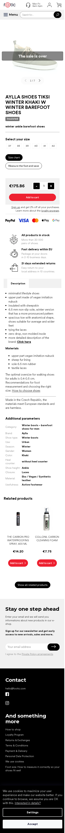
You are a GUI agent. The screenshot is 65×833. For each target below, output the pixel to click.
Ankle (25, 467)
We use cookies (14, 761)
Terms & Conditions (16, 745)
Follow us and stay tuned (7, 694)
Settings (32, 812)
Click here (24, 342)
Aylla (25, 433)
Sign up (15, 207)
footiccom (7, 703)
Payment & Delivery (16, 750)
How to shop (13, 729)
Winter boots (30, 437)
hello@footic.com (15, 688)
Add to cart (32, 197)
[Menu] (7, 14)
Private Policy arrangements (37, 654)
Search (57, 14)
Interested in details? (28, 803)
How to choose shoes (26, 390)
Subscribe (53, 646)
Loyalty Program (14, 734)
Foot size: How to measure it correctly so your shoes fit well (32, 768)
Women (26, 450)
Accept (32, 824)
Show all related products (32, 584)
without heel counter (35, 461)
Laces (25, 472)
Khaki (25, 455)
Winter (26, 446)
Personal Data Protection (19, 756)
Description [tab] (18, 283)
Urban (25, 442)
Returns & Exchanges (17, 740)
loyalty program (50, 210)
